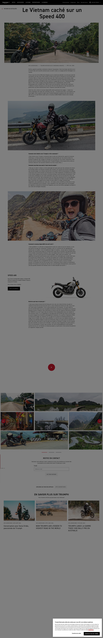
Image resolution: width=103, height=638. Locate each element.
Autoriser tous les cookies (91, 633)
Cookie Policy (90, 629)
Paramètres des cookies (76, 633)
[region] (77, 628)
